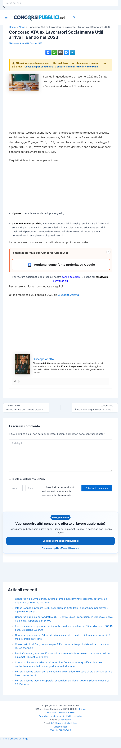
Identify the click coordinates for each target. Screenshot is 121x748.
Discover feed (60, 726)
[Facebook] (15, 381)
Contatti (71, 713)
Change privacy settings (14, 738)
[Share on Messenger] (66, 52)
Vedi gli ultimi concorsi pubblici (60, 540)
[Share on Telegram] (72, 52)
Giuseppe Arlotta (68, 294)
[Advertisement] (60, 110)
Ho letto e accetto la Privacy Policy (28, 479)
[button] (74, 17)
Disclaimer (52, 713)
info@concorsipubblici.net (64, 723)
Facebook (66, 719)
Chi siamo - (63, 713)
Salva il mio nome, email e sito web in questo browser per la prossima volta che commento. (58, 491)
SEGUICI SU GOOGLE (60, 730)
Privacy (82, 709)
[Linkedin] (19, 381)
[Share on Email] (60, 52)
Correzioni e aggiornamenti (51, 716)
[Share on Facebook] (48, 52)
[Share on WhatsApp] (54, 52)
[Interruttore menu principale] (6, 17)
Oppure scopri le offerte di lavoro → (60, 548)
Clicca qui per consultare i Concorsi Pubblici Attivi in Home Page (61, 66)
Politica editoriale (74, 716)
